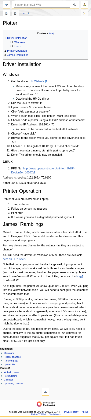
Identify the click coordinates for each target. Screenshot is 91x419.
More (24, 13)
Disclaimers (55, 414)
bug (78, 276)
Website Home (11, 372)
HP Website (37, 81)
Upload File (9, 364)
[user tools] (84, 4)
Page (6, 13)
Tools (84, 13)
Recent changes (12, 357)
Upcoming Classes (13, 383)
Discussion (15, 13)
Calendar (8, 379)
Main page (9, 353)
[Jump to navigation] (6, 4)
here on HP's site (13, 259)
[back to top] (45, 392)
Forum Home (10, 376)
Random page (11, 360)
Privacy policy (71, 412)
